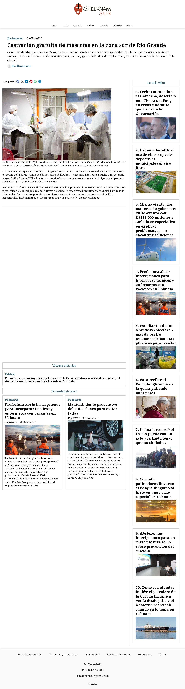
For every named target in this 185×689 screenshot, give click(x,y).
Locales (65, 25)
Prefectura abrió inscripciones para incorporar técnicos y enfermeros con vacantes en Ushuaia (32, 411)
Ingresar (146, 654)
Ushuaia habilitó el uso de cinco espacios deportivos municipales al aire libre (155, 159)
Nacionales (78, 25)
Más (128, 25)
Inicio (54, 25)
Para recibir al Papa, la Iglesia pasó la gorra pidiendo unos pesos (154, 386)
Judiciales (117, 25)
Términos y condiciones (63, 654)
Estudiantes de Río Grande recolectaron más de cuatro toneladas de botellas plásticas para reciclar (156, 334)
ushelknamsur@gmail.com (92, 675)
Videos (163, 654)
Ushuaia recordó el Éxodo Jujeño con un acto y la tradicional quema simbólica (155, 436)
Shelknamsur (21, 66)
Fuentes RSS (92, 654)
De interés (103, 25)
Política (90, 25)
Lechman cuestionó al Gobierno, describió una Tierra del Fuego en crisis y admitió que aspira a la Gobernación (156, 102)
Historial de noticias (30, 654)
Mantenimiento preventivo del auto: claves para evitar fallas (92, 409)
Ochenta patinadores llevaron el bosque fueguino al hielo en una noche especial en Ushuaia (155, 488)
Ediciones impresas (118, 654)
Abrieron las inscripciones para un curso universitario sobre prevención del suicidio (155, 542)
